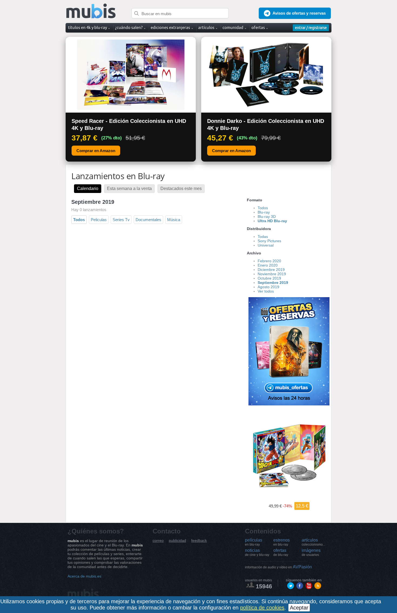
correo (158, 541)
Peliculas (99, 219)
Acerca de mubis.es (84, 576)
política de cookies (262, 608)
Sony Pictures (269, 241)
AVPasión (278, 567)
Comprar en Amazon (95, 150)
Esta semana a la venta (129, 188)
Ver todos (266, 291)
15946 (264, 586)
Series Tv (121, 219)
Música (173, 219)
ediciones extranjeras (170, 27)
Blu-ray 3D (267, 216)
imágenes (311, 552)
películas (253, 542)
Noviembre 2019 (272, 274)
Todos (79, 219)
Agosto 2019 (268, 287)
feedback (199, 541)
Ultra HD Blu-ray (272, 221)
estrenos (281, 542)
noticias (257, 552)
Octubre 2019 (269, 278)
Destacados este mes (181, 188)
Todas (263, 236)
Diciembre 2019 (271, 269)
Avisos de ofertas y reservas (299, 13)
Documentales (148, 219)
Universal (266, 245)
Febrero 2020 (269, 261)
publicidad (177, 541)
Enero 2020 (268, 265)
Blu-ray (264, 212)
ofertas (280, 552)
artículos (313, 542)
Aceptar (299, 608)
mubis (91, 11)
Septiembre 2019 (273, 282)
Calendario (87, 188)
